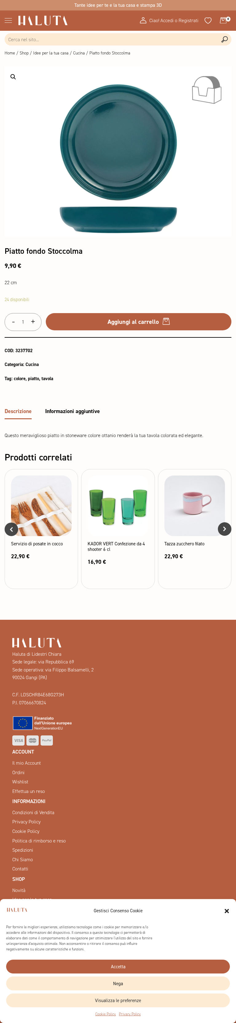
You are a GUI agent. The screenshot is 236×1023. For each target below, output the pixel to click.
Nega (118, 984)
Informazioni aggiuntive (72, 411)
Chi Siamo (22, 859)
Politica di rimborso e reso (39, 841)
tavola (47, 379)
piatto (33, 379)
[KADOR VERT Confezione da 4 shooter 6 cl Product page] (118, 506)
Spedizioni (22, 850)
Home (10, 53)
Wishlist (20, 781)
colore (20, 379)
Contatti (20, 869)
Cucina (79, 53)
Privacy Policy (130, 1014)
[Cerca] (224, 39)
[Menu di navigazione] (7, 21)
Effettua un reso (28, 791)
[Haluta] (43, 21)
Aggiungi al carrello (133, 322)
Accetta (118, 967)
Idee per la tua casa (51, 53)
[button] (227, 911)
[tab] (18, 412)
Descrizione (18, 411)
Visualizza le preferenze (118, 1000)
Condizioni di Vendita (33, 812)
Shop (24, 53)
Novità (19, 890)
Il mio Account (26, 763)
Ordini (18, 772)
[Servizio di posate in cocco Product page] (41, 506)
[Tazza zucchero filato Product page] (194, 506)
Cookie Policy (105, 1014)
